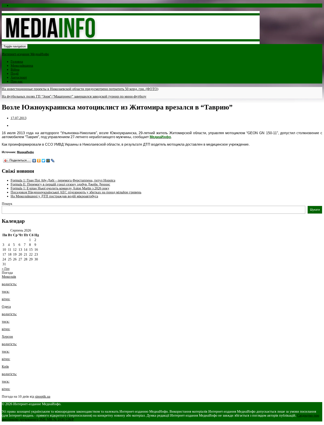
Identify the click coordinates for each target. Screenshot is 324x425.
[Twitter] (43, 160)
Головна (17, 61)
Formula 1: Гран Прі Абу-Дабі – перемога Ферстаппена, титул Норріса (63, 180)
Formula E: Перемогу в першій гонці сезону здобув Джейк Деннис (60, 184)
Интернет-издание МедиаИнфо (25, 54)
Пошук (7, 204)
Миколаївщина (22, 65)
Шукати (315, 209)
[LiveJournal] (52, 160)
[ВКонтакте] (34, 160)
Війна (15, 69)
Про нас (17, 81)
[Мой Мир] (48, 160)
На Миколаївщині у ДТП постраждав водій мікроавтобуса (54, 196)
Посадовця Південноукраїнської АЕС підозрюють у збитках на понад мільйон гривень (76, 192)
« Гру (6, 269)
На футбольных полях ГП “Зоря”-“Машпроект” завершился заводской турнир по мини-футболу (74, 96)
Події (15, 73)
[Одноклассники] (39, 160)
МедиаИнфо (25, 152)
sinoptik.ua (42, 396)
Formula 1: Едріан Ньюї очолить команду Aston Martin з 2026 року (60, 188)
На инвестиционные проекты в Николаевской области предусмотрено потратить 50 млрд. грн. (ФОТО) (80, 89)
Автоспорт (19, 77)
